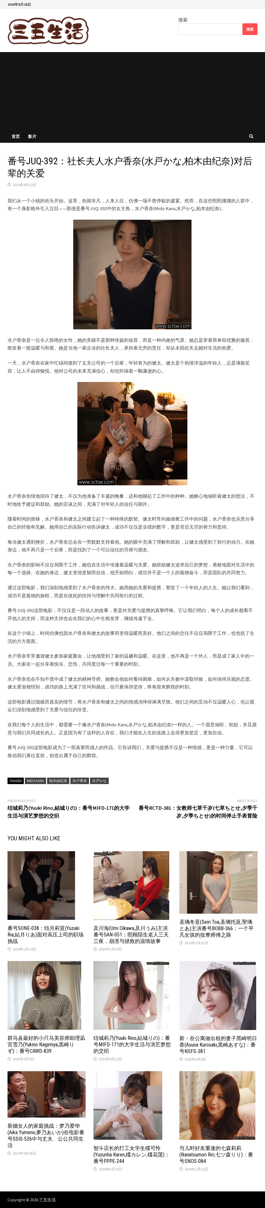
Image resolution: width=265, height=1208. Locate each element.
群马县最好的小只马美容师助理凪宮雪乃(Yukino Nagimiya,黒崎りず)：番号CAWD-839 (46, 1044)
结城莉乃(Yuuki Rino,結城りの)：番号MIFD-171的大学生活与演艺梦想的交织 (132, 1044)
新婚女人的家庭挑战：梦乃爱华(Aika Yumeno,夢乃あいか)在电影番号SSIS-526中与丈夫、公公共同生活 (46, 1135)
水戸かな (99, 780)
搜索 (183, 20)
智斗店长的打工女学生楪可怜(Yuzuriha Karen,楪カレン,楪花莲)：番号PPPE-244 (131, 1154)
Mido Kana (35, 780)
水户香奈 (79, 780)
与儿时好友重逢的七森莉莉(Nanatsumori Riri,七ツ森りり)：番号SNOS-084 (216, 1154)
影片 (32, 136)
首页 (16, 136)
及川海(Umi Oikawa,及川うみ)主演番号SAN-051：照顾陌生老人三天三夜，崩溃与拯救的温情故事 (131, 934)
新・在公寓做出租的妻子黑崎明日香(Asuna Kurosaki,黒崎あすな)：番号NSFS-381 (218, 1044)
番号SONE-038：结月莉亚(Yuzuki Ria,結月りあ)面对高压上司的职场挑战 (46, 934)
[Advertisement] (132, 91)
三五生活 (47, 1199)
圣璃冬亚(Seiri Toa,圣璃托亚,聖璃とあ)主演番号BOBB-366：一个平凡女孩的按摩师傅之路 (216, 928)
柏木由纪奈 (58, 780)
